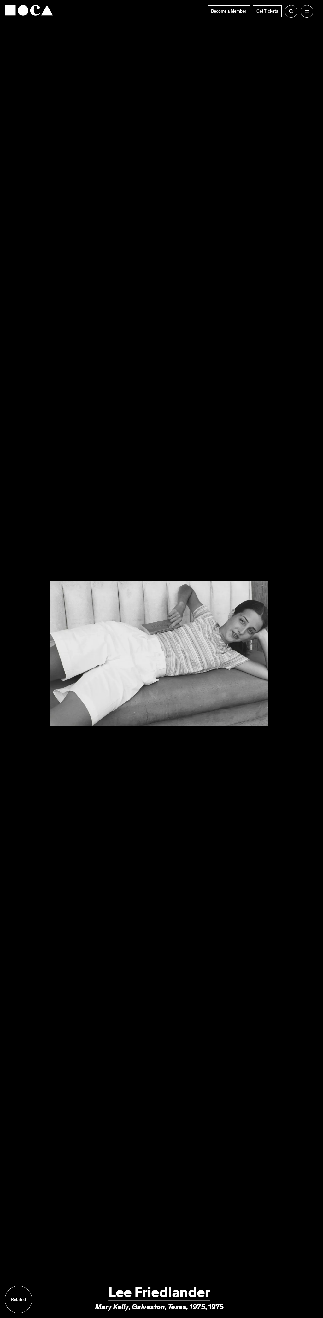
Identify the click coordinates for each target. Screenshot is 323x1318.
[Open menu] (307, 11)
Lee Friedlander (159, 1292)
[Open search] (291, 11)
